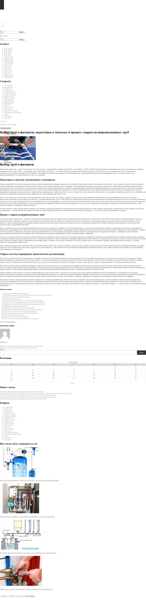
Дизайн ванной (9, 91)
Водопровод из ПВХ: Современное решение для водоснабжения (27, 517)
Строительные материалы (13, 112)
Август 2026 (8, 48)
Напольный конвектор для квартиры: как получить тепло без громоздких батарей (28, 397)
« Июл (72, 383)
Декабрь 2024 (8, 77)
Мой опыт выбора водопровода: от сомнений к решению (23, 309)
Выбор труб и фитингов (12, 299)
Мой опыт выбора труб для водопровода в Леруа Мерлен (23, 300)
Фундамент (8, 116)
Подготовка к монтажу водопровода (16, 293)
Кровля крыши (9, 101)
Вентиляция (8, 87)
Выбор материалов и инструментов (16, 306)
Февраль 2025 (8, 75)
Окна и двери (8, 107)
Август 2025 (8, 64)
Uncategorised (8, 85)
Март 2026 (7, 55)
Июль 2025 (7, 66)
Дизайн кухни (9, 96)
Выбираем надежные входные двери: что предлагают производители (23, 399)
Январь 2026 (8, 59)
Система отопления (10, 110)
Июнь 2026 (8, 52)
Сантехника (8, 109)
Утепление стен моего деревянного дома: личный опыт (19, 348)
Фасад (6, 114)
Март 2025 (7, 73)
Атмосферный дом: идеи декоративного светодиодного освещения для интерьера (27, 395)
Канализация (8, 100)
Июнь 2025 (8, 68)
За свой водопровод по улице (14, 315)
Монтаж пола (8, 103)
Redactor (3, 342)
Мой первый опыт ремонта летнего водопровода (20, 313)
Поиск (2, 349)
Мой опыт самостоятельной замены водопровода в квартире (24, 302)
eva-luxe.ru (3, 121)
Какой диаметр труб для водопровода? (17, 297)
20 (74, 375)
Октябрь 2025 (8, 61)
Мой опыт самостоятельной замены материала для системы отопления (28, 295)
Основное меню (5, 128)
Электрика (7, 118)
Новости (7, 105)
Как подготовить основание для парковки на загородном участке (22, 391)
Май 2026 (7, 53)
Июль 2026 (7, 50)
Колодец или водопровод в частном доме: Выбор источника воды (28, 553)
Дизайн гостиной (10, 93)
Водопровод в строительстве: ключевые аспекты (20, 311)
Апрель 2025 (8, 71)
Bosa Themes (30, 596)
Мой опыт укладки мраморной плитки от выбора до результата (21, 346)
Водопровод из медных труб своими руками (19, 307)
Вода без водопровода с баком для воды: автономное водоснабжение (29, 480)
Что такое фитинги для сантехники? (16, 316)
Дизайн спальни (9, 98)
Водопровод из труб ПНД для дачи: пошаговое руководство (24, 304)
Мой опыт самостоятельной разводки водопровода (21, 318)
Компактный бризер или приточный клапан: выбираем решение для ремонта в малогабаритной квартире (36, 393)
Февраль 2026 (8, 57)
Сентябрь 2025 (9, 62)
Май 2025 (7, 70)
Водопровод (8, 89)
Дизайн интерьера (10, 94)
